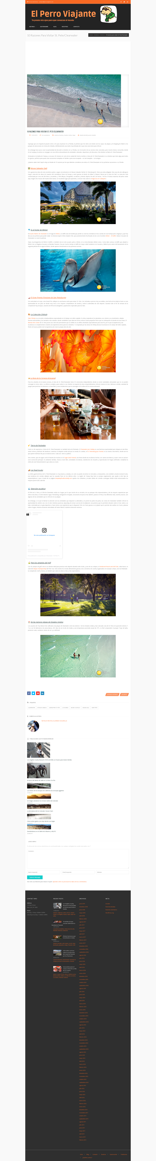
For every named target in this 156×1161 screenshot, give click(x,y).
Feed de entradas (110, 907)
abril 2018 (82, 916)
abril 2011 (82, 1134)
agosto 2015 (82, 988)
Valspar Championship (39, 569)
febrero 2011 (82, 1140)
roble (74, 945)
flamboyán (55, 945)
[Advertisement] (78, 54)
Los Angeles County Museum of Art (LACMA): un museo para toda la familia (49, 760)
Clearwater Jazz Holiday (88, 449)
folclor (58, 976)
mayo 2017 (82, 931)
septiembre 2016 (83, 952)
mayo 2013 (82, 1058)
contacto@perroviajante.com (46, 1)
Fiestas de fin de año (69, 929)
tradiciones (65, 930)
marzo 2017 (82, 937)
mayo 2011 (82, 1131)
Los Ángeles (60, 914)
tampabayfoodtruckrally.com (63, 478)
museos (65, 914)
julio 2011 (81, 1125)
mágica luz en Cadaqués (98, 178)
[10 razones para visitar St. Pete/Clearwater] (78, 100)
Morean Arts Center (34, 322)
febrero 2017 (82, 940)
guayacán (61, 945)
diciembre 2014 (83, 1013)
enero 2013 (82, 1070)
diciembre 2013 (83, 1040)
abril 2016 (82, 967)
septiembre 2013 (83, 1049)
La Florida (65, 707)
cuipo (74, 943)
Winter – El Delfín (111, 236)
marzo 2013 (82, 1064)
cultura (64, 913)
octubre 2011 (82, 1116)
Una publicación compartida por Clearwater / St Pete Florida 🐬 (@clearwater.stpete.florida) (54, 555)
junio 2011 (82, 1128)
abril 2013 (82, 1061)
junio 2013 (82, 1055)
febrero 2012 (82, 1103)
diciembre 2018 (83, 907)
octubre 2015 (82, 982)
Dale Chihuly (31, 318)
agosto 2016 (82, 955)
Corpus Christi (60, 974)
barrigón (59, 943)
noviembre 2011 (83, 1113)
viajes (68, 914)
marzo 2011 (82, 1137)
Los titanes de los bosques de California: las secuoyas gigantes (45, 790)
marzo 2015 (82, 1003)
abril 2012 (82, 1097)
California (60, 913)
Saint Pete (94, 707)
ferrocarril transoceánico (63, 961)
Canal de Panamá (57, 959)
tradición (66, 977)
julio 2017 (81, 925)
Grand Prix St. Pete (54, 707)
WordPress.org (110, 913)
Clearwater (31, 707)
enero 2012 (82, 1106)
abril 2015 (82, 1000)
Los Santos (55, 977)
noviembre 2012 (83, 1076)
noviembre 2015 (83, 979)
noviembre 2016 (83, 949)
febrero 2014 (82, 1037)
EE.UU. (68, 913)
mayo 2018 (82, 913)
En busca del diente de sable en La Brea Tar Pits (41, 780)
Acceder (108, 903)
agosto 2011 (82, 1122)
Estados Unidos (68, 135)
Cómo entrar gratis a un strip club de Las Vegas (41, 821)
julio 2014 (81, 1028)
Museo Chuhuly (75, 707)
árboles (55, 943)
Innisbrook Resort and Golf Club (109, 566)
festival (55, 976)
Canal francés (65, 959)
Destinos (61, 135)
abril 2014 (82, 1034)
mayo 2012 (82, 1094)
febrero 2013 (82, 1067)
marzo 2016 (82, 970)
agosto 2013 (82, 1052)
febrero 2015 (82, 1006)
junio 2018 (82, 910)
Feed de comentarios (111, 910)
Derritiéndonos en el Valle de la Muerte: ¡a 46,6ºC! (41, 831)
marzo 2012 (82, 1100)
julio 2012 (81, 1088)
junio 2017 (82, 928)
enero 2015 (82, 1010)
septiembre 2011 (83, 1119)
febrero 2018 (82, 919)
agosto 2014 (82, 1025)
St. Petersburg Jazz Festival (95, 451)
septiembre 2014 (83, 1022)
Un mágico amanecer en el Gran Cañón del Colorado (42, 801)
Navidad (55, 930)
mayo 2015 (82, 997)
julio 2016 (81, 958)
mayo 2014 (82, 1031)
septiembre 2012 (83, 1082)
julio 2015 (81, 991)
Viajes (73, 135)
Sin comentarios (46, 135)
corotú (70, 943)
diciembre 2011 (83, 1109)
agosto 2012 (82, 1085)
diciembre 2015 (83, 976)
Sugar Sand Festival (70, 457)
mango (66, 945)
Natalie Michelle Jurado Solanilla (54, 721)
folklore (63, 976)
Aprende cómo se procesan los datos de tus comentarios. (70, 882)
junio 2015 (82, 994)
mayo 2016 (82, 964)
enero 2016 (82, 973)
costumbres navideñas (58, 929)
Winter (58, 234)
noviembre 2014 (83, 1016)
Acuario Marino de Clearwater (38, 234)
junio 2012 (82, 1091)
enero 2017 (82, 943)
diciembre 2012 (83, 1073)
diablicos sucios (72, 974)
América (57, 135)
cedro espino (65, 943)
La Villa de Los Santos (70, 976)
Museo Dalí (86, 707)
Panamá (60, 930)
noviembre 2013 (83, 1043)
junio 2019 (82, 903)
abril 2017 (82, 934)
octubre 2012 (82, 1079)
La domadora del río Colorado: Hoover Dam (40, 811)
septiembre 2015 (83, 985)
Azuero (55, 974)
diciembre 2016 (83, 946)
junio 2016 (82, 961)
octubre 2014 (82, 1019)
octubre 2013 (82, 1046)
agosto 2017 (82, 922)
